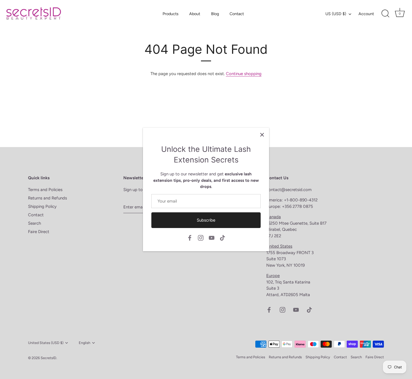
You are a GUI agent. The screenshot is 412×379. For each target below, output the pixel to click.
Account (366, 13)
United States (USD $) (45, 343)
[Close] (262, 135)
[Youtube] (211, 237)
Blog (215, 13)
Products (171, 13)
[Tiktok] (222, 237)
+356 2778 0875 (297, 206)
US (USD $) (335, 13)
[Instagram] (200, 237)
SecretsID (48, 358)
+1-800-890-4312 (301, 200)
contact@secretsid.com (289, 189)
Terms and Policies (45, 189)
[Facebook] (190, 237)
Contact (237, 13)
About (194, 13)
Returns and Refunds (47, 198)
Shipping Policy (42, 206)
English (84, 343)
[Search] (385, 14)
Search (34, 223)
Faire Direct (38, 231)
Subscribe (206, 220)
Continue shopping (243, 73)
